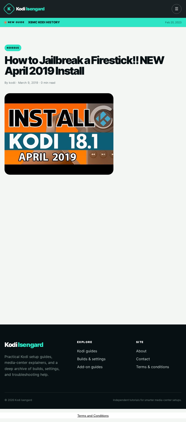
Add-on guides (90, 367)
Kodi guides (87, 351)
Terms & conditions (152, 367)
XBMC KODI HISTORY (44, 22)
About (141, 351)
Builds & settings (91, 359)
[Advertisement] (93, 243)
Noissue (13, 47)
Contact (143, 359)
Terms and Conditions (93, 415)
